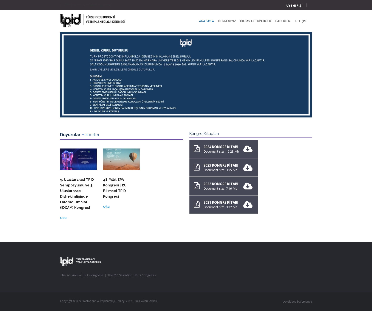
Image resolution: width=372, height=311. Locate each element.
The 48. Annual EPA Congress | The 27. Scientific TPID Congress (108, 275)
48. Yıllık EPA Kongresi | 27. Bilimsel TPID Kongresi (114, 188)
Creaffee (306, 301)
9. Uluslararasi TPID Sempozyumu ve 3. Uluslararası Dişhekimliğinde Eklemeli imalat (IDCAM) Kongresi (77, 194)
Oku (63, 218)
